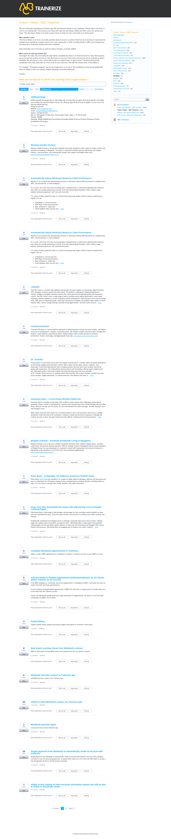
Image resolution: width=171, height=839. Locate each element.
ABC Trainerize (123, 120)
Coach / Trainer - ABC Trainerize (128, 110)
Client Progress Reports (120, 53)
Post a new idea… (119, 35)
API (114, 45)
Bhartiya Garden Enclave (43, 145)
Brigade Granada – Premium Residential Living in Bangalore (61, 441)
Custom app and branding (121, 55)
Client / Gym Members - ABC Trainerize (129, 107)
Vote (24, 103)
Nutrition (116, 78)
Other (115, 81)
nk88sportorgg (38, 97)
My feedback (99, 89)
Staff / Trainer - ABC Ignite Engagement (129, 115)
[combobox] (130, 99)
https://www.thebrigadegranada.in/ (42, 452)
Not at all (63, 131)
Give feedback (123, 105)
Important (75, 131)
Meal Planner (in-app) (120, 68)
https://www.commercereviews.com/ (86, 336)
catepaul (35, 287)
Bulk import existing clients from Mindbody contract (57, 648)
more (62, 209)
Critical (88, 131)
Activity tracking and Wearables (123, 43)
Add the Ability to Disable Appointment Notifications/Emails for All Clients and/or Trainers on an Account (67, 579)
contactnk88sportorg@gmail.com (47, 111)
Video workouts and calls (121, 88)
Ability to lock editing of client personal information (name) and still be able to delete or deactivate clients (68, 785)
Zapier (115, 91)
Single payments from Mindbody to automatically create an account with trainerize (67, 752)
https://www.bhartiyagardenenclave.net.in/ (45, 154)
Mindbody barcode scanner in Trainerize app (53, 675)
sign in (130, 22)
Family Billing (37, 621)
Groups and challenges (120, 63)
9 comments (34, 705)
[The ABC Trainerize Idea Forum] (40, 9)
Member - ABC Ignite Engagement (128, 112)
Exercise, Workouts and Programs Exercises (127, 58)
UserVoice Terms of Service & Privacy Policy (85, 833)
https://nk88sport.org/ (44, 109)
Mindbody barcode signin (43, 724)
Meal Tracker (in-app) (120, 71)
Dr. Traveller (37, 359)
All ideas (116, 37)
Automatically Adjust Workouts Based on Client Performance (61, 178)
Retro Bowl (43, 479)
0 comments (34, 125)
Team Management (119, 86)
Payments (116, 83)
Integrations (117, 65)
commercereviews (40, 326)
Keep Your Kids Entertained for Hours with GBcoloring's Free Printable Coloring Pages (66, 508)
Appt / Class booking (119, 48)
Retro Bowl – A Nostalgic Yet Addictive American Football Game (62, 476)
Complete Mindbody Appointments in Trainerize (54, 551)
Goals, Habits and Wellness (122, 60)
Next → (71, 808)
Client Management (119, 50)
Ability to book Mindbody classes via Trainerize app (56, 702)
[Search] (147, 99)
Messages (116, 73)
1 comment (34, 628)
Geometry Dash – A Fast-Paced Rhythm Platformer (56, 399)
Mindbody (42, 125)
